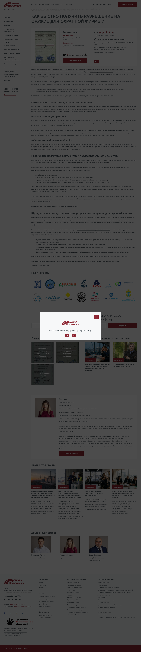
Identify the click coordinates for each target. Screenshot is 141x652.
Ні (74, 335)
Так (67, 335)
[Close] (96, 317)
